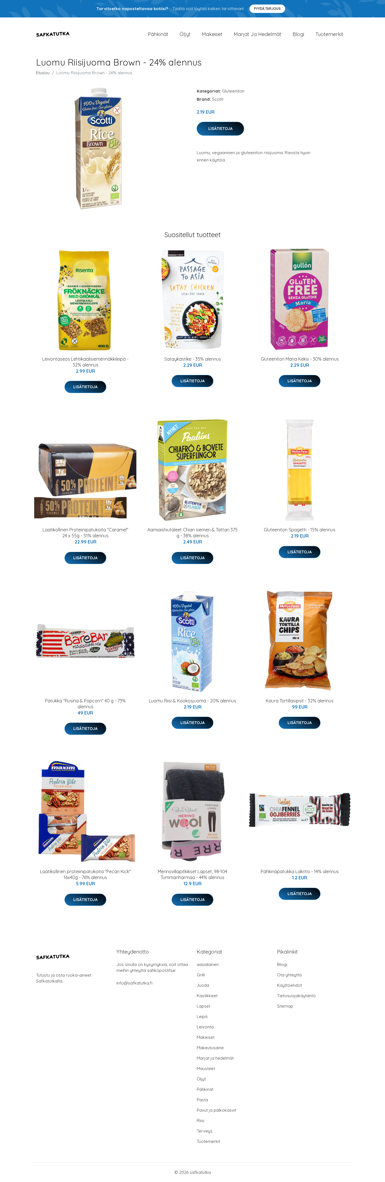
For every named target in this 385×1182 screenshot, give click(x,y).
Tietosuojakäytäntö (296, 995)
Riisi (200, 1120)
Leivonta (205, 1027)
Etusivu (43, 72)
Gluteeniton (233, 91)
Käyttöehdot (289, 985)
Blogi (298, 34)
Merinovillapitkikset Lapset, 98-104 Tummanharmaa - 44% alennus (192, 874)
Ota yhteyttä (289, 974)
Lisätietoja (220, 128)
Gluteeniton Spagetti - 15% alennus (299, 529)
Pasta (202, 1099)
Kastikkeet (207, 995)
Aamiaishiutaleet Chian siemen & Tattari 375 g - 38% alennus (192, 532)
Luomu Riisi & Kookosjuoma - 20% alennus (192, 701)
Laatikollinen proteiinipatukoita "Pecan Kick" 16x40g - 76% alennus (85, 874)
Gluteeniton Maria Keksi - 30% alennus (300, 359)
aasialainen (208, 964)
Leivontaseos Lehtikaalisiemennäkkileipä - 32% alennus (85, 362)
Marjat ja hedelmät (257, 34)
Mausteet (206, 1068)
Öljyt (185, 34)
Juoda (203, 985)
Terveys (205, 1131)
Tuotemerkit (329, 34)
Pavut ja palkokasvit (216, 1110)
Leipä (202, 1016)
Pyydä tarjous (267, 8)
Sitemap (285, 1006)
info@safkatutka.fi (134, 983)
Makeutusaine (210, 1047)
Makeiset (212, 34)
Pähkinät (158, 34)
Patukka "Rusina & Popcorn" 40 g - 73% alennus (85, 703)
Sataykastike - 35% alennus (192, 359)
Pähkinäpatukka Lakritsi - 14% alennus (300, 871)
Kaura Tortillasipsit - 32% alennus (299, 701)
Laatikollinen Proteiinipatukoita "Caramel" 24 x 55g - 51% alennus (85, 532)
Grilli (201, 974)
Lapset (203, 1006)
